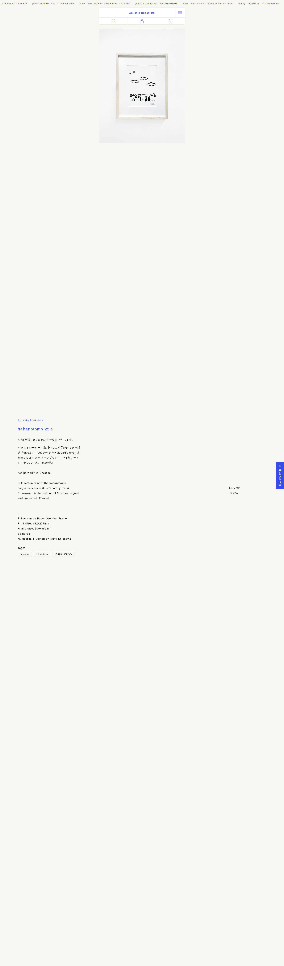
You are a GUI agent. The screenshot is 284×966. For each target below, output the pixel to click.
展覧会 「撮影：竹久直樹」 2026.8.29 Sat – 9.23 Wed (94, 3)
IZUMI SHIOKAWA (63, 554)
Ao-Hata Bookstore (30, 420)
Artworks (25, 554)
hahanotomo (42, 554)
